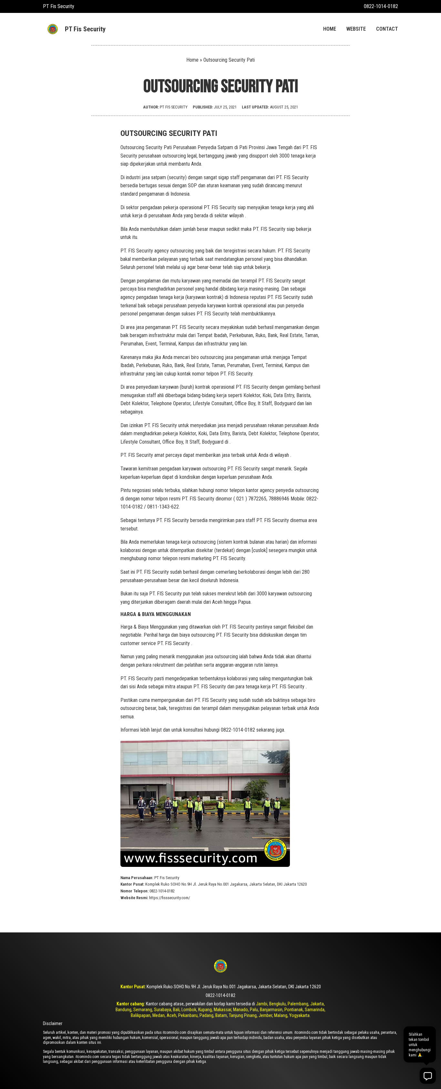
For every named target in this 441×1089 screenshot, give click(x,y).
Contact (387, 29)
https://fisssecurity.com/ (169, 897)
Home (329, 29)
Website (356, 29)
